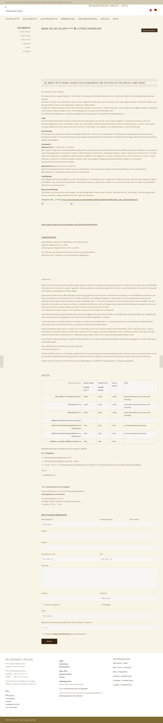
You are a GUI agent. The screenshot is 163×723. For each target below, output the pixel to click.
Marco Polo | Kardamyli (122, 667)
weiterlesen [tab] (46, 279)
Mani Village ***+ (47, 519)
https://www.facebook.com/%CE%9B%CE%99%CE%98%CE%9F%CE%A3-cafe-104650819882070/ (100, 200)
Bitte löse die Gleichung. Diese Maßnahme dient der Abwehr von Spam (66, 622)
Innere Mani (25, 35)
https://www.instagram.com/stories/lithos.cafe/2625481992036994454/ (69, 224)
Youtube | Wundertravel (122, 685)
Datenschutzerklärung (61, 634)
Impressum (63, 664)
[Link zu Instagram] (149, 2)
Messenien (25, 39)
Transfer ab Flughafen (52, 605)
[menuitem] (156, 10)
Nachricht (44, 566)
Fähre (43, 611)
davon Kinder (134, 519)
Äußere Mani (25, 31)
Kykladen (26, 51)
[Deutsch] (156, 10)
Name (44, 531)
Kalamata (26, 43)
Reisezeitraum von (48, 554)
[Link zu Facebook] (145, 2)
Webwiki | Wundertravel (122, 676)
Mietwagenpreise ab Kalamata (53, 494)
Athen (28, 47)
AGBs (61, 661)
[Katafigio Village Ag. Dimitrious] (1, 361)
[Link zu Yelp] (155, 2)
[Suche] (144, 10)
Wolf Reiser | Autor (120, 663)
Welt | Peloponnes (120, 672)
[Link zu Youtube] (152, 2)
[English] (151, 10)
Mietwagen (107, 605)
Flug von (44, 593)
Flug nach (103, 593)
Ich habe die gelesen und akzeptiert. (65, 634)
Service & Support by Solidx (27, 720)
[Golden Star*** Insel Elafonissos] (161, 361)
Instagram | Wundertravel (123, 680)
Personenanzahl (106, 519)
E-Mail (44, 542)
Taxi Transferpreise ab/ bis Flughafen (55, 487)
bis (101, 554)
